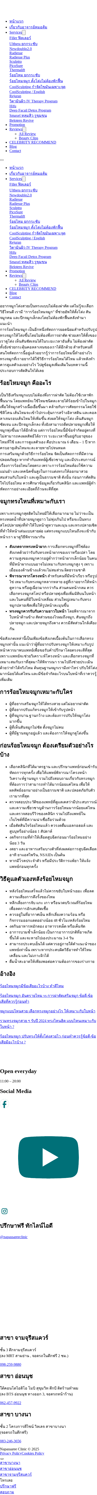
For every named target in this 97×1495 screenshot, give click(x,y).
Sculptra (15, 61)
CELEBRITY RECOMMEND (32, 142)
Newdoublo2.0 (20, 49)
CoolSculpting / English (27, 92)
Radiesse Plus (19, 57)
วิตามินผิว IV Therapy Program (33, 101)
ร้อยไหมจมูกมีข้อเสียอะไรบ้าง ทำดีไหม (32, 986)
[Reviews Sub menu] (24, 129)
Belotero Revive (21, 120)
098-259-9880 (10, 1364)
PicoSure (16, 66)
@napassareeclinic (14, 1237)
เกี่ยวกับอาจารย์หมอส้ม (28, 27)
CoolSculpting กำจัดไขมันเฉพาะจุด (37, 87)
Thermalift (17, 70)
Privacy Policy (11, 1453)
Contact (15, 151)
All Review (27, 134)
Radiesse (16, 53)
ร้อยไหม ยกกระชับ (24, 75)
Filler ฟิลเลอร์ (20, 38)
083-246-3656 (10, 1441)
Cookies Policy (33, 1453)
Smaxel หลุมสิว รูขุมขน (28, 115)
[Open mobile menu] (2, 160)
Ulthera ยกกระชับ (23, 44)
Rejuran (15, 96)
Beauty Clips (28, 138)
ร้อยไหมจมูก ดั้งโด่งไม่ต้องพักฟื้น (36, 81)
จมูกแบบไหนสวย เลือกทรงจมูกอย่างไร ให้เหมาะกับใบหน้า (47, 1011)
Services (15, 32)
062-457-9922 (10, 1403)
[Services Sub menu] (24, 32)
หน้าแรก (16, 21)
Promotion (17, 125)
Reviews (15, 129)
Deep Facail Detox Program (30, 110)
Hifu (12, 106)
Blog (13, 146)
